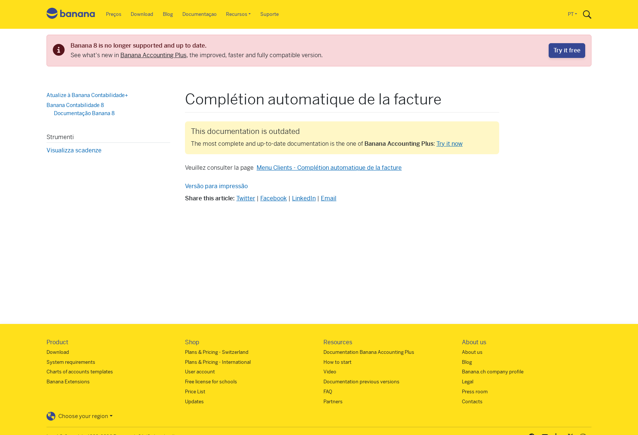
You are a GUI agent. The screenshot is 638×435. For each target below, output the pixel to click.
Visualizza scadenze (74, 150)
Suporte (269, 14)
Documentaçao (199, 14)
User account (200, 372)
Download (142, 14)
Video (329, 372)
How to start (337, 362)
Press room (475, 392)
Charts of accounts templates (80, 372)
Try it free (566, 50)
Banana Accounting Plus (153, 55)
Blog (168, 14)
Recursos (236, 14)
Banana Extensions (68, 382)
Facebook (273, 198)
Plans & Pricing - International (218, 362)
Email (328, 198)
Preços (113, 14)
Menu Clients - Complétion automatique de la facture (329, 168)
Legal (467, 382)
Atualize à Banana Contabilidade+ (87, 95)
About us (472, 352)
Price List (195, 392)
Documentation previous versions (361, 382)
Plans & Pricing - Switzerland (216, 352)
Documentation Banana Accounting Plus (368, 352)
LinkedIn (304, 198)
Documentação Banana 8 (84, 113)
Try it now (449, 144)
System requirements (71, 362)
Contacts (472, 401)
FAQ (327, 392)
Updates (194, 401)
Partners (333, 401)
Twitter (245, 198)
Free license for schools (211, 382)
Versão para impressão (216, 186)
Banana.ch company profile (493, 372)
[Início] (71, 14)
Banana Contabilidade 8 (75, 105)
